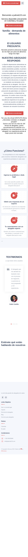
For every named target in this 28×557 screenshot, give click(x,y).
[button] (11, 324)
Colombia (3, 426)
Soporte (3, 409)
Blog (2, 414)
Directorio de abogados (7, 412)
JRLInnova (3, 451)
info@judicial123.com (9, 441)
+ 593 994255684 (8, 438)
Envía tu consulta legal (12, 3)
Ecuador (3, 429)
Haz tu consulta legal (6, 407)
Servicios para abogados (7, 417)
